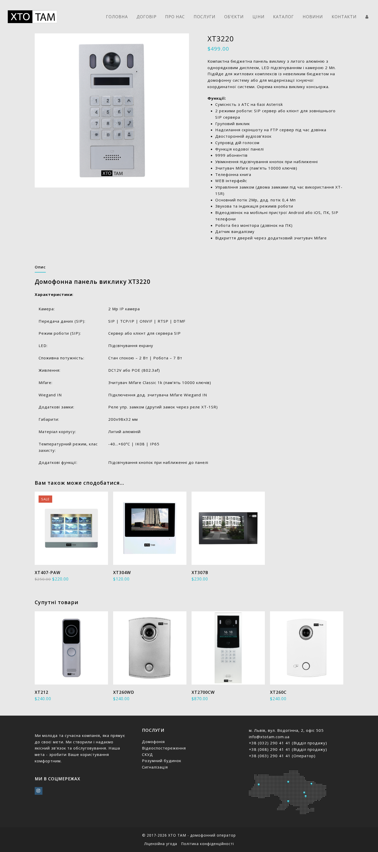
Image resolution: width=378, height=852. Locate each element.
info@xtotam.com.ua (269, 736)
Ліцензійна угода (160, 843)
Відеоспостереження (164, 748)
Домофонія (153, 741)
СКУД (147, 754)
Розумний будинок (161, 760)
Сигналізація (155, 767)
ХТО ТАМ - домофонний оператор (202, 835)
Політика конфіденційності (207, 843)
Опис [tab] (40, 266)
